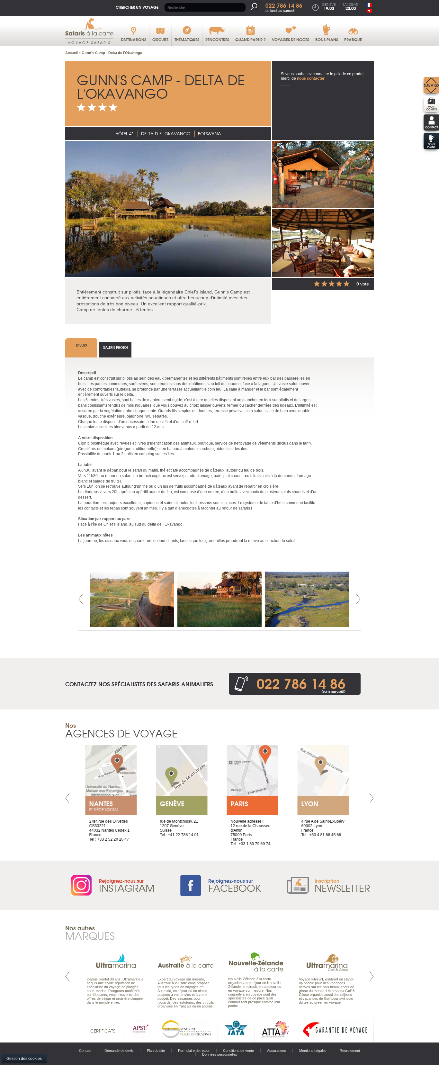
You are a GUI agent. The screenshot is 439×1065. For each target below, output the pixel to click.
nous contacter (311, 78)
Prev (80, 599)
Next (358, 599)
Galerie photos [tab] (115, 347)
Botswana (209, 134)
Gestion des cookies (24, 1058)
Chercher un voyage (137, 7)
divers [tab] (81, 345)
